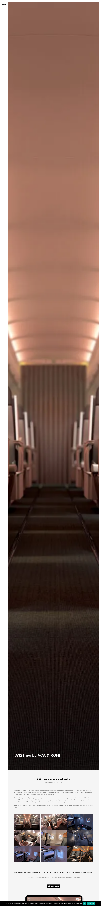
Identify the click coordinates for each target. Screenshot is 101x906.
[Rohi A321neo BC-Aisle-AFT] (27, 822)
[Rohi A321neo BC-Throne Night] (80, 822)
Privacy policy (91, 903)
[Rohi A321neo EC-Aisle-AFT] (80, 854)
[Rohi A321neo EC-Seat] (54, 838)
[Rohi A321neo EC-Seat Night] (27, 854)
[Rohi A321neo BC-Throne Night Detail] (80, 838)
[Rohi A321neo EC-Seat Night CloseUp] (54, 854)
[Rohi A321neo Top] (27, 838)
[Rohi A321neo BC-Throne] (54, 822)
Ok (84, 903)
